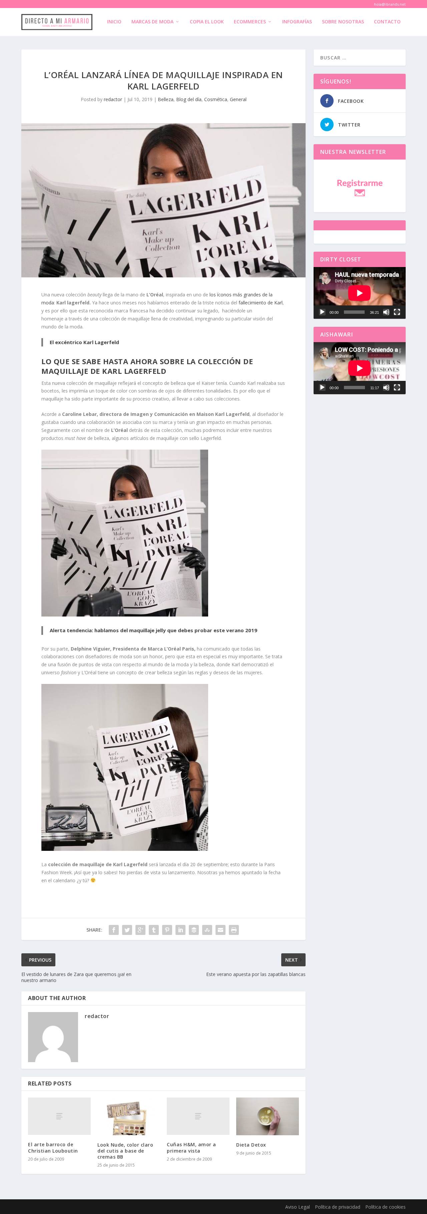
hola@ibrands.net (390, 4)
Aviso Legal (297, 1207)
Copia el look (207, 22)
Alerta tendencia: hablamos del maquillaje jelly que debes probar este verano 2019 (153, 630)
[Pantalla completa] (397, 312)
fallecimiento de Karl (261, 302)
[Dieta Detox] (267, 1116)
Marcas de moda (152, 22)
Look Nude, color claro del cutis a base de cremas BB (125, 1151)
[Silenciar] (386, 312)
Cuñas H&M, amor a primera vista (191, 1147)
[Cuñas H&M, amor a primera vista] (198, 1116)
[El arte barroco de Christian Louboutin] (59, 1116)
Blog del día (188, 99)
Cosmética (215, 99)
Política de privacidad (337, 1207)
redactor (113, 99)
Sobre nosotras (343, 22)
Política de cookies (385, 1207)
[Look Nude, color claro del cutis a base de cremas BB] (128, 1116)
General (238, 99)
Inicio (114, 22)
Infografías (297, 22)
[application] (360, 293)
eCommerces (250, 22)
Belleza (165, 99)
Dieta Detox (251, 1145)
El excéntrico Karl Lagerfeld (84, 342)
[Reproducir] (322, 312)
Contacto (387, 22)
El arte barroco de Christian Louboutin (53, 1147)
